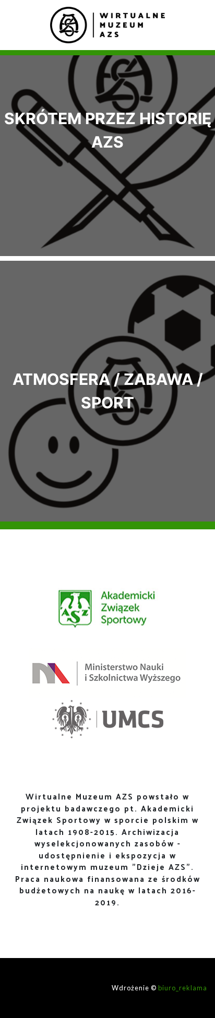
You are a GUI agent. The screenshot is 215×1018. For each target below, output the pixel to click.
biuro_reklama (182, 988)
